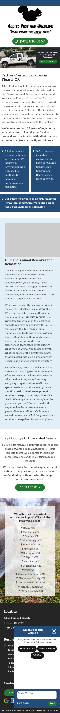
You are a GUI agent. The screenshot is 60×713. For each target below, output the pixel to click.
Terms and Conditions (47, 710)
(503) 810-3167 (32, 41)
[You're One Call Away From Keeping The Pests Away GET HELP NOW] (30, 65)
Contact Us (28, 487)
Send (52, 703)
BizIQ (19, 703)
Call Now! (37, 655)
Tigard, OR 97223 (15, 623)
